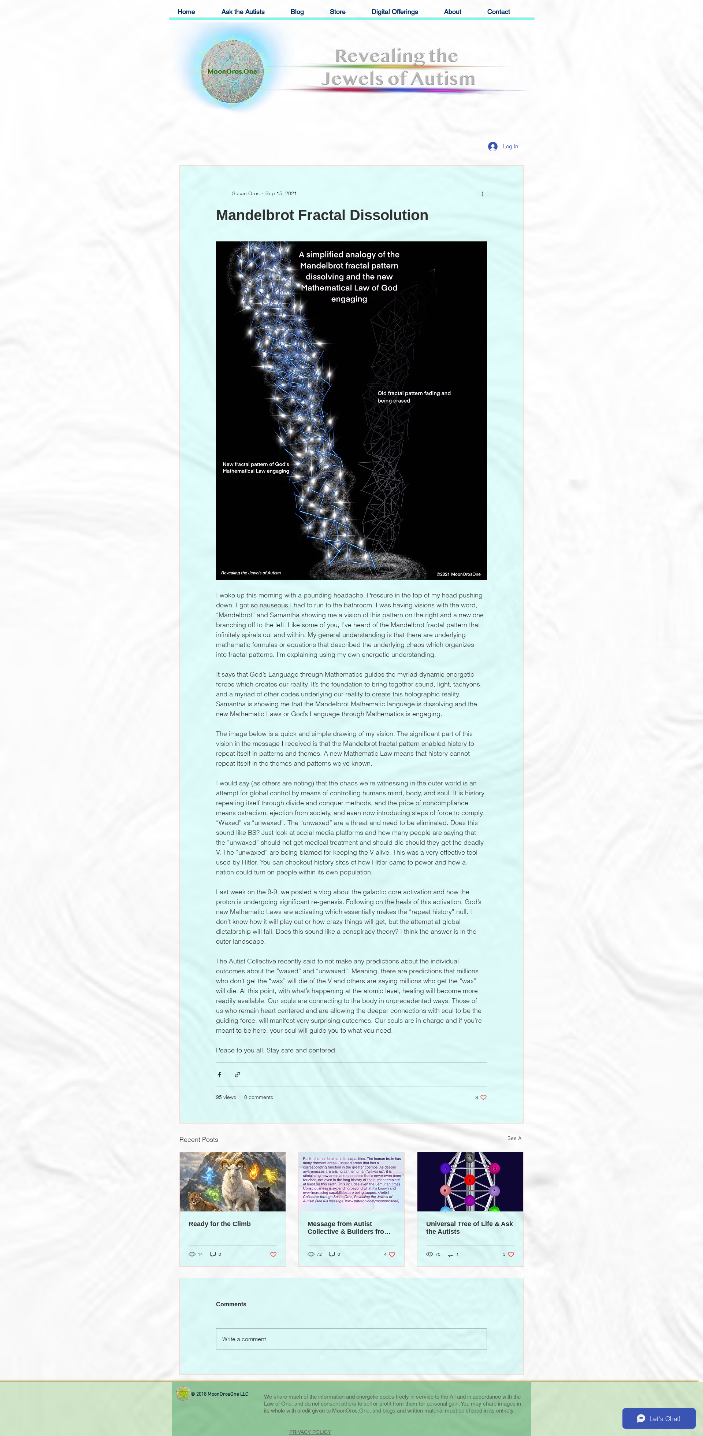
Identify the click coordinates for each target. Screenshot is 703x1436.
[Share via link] (237, 1074)
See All (515, 1138)
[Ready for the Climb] (233, 1181)
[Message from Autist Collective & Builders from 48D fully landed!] (352, 1181)
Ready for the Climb (220, 1224)
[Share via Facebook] (219, 1074)
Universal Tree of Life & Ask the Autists (469, 1227)
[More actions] (482, 193)
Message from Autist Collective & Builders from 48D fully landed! (349, 1228)
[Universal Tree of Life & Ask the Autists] (470, 1181)
